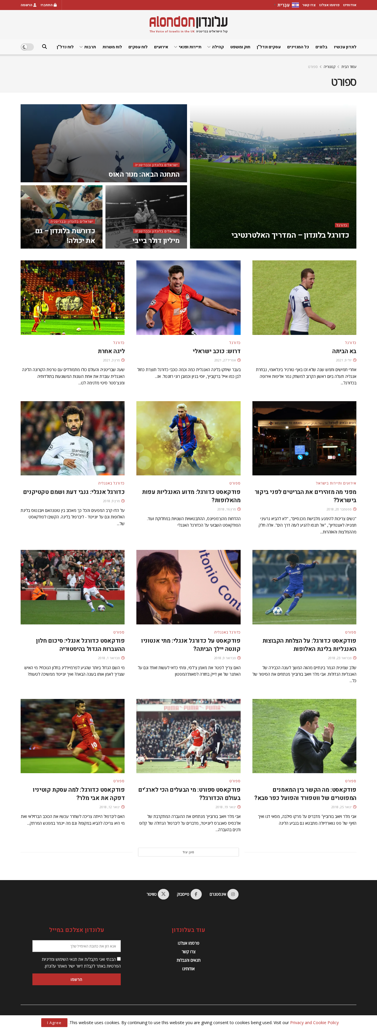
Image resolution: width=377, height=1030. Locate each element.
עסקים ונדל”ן (269, 47)
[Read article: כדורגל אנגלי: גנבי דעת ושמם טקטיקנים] (73, 438)
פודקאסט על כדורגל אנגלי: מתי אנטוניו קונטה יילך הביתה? (191, 644)
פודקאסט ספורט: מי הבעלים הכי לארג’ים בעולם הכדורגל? (189, 794)
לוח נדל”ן (65, 47)
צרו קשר (309, 5)
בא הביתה (344, 351)
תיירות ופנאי (190, 47)
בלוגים (321, 47)
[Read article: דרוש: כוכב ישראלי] (188, 297)
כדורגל (342, 225)
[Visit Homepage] (188, 24)
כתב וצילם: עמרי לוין (328, 246)
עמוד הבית (348, 66)
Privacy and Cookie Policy (314, 1022)
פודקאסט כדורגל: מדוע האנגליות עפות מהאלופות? (191, 496)
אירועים (161, 47)
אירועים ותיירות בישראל (336, 483)
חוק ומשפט (240, 47)
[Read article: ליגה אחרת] (73, 297)
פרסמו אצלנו (329, 5)
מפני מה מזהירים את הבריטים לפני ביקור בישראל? (305, 496)
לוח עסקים (138, 47)
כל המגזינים (298, 47)
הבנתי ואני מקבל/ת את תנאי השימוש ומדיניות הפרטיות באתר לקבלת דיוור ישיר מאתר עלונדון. (81, 962)
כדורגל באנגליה (111, 483)
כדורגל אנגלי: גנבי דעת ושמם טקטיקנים (74, 492)
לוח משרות (112, 47)
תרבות (90, 47)
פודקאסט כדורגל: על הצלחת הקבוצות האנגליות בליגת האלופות (309, 644)
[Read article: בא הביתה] (304, 297)
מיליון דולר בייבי (156, 241)
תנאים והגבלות (189, 960)
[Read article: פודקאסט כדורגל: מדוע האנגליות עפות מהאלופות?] (188, 438)
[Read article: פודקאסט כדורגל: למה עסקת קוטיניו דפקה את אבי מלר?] (73, 736)
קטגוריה (329, 66)
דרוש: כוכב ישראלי (216, 351)
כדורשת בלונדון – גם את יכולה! (65, 236)
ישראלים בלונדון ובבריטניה (156, 165)
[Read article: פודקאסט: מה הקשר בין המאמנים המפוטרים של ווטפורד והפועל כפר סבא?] (304, 736)
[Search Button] (44, 46)
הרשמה (27, 5)
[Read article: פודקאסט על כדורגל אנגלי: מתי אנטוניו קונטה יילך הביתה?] (188, 587)
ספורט (313, 66)
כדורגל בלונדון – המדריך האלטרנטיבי (290, 235)
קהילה (218, 47)
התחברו (47, 5)
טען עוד (188, 852)
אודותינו (349, 5)
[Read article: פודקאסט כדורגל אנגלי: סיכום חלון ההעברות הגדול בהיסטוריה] (73, 587)
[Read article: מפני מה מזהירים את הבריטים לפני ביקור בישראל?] (304, 438)
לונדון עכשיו (345, 47)
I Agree (54, 1022)
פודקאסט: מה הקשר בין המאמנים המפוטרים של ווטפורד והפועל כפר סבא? (305, 794)
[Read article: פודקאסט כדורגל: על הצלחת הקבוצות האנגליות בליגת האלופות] (304, 587)
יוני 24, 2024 (299, 246)
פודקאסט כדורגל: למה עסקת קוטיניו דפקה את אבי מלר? (79, 794)
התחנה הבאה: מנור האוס (144, 174)
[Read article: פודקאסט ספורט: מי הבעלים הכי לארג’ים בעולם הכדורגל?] (188, 736)
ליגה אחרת (111, 351)
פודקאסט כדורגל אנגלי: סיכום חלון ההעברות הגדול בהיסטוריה (80, 644)
